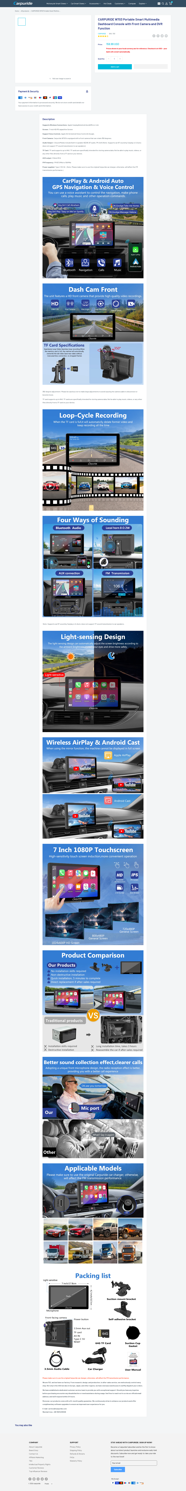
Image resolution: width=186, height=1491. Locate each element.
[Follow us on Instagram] (38, 1479)
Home (17, 11)
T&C (31, 1461)
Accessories (94, 3)
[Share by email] (166, 35)
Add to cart (115, 67)
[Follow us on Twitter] (42, 1479)
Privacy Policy (75, 1447)
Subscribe (118, 1469)
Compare (132, 3)
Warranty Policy (76, 1461)
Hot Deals (108, 3)
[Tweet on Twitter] (162, 35)
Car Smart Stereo (77, 3)
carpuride (102, 34)
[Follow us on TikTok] (46, 1479)
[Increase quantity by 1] (120, 58)
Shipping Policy (76, 1450)
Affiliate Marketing (36, 1457)
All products (25, 11)
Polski (47, 1484)
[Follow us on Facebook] (29, 1479)
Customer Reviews (36, 1468)
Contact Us (33, 1454)
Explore (142, 3)
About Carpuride (35, 1447)
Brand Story (33, 1450)
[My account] (166, 3)
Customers (119, 3)
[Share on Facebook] (153, 35)
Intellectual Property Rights (39, 1464)
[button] (170, 3)
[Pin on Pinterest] (158, 35)
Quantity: (101, 59)
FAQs (72, 1457)
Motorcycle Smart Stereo (56, 3)
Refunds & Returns (77, 1454)
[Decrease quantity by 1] (108, 58)
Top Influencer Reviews (38, 1471)
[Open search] (163, 3)
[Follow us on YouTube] (34, 1479)
